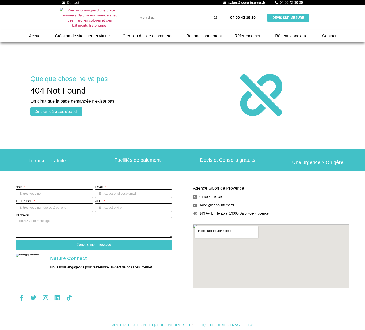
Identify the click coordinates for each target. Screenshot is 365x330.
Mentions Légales (125, 325)
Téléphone (24, 201)
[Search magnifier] (216, 18)
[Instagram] (45, 298)
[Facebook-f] (22, 298)
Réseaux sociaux (291, 36)
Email (99, 187)
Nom (19, 187)
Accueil (35, 36)
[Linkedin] (57, 298)
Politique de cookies (210, 325)
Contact (329, 36)
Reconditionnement (204, 36)
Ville (99, 201)
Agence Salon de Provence (218, 188)
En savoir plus (242, 325)
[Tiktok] (69, 298)
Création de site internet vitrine (82, 36)
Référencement (248, 36)
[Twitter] (33, 298)
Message (23, 215)
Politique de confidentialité (167, 325)
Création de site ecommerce (148, 36)
